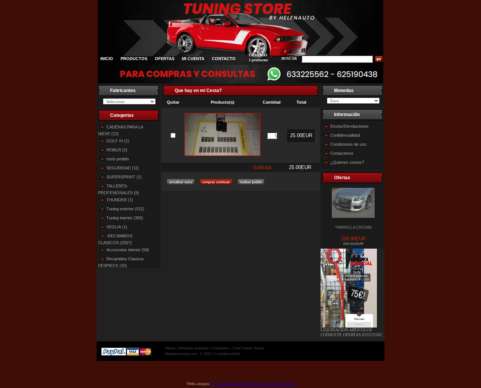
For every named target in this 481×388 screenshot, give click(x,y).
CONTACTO (224, 58)
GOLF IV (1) (117, 141)
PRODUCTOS (134, 58)
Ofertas (170, 348)
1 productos (258, 60)
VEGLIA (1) (116, 227)
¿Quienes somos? (347, 162)
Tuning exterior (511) (125, 209)
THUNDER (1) (119, 200)
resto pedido (117, 159)
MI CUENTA (193, 58)
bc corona (219, 383)
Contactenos (342, 153)
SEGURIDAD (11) (122, 168)
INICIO (106, 58)
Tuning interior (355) (124, 218)
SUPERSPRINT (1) (124, 177)
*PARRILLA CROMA (353, 227)
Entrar (259, 348)
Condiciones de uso (348, 144)
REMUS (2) (116, 150)
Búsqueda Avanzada (193, 348)
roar (273, 383)
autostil (236, 383)
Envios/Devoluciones (349, 126)
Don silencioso (256, 383)
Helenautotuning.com (181, 354)
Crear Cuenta (242, 348)
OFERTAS (164, 58)
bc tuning (286, 383)
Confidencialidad (345, 135)
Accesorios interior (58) (127, 250)
